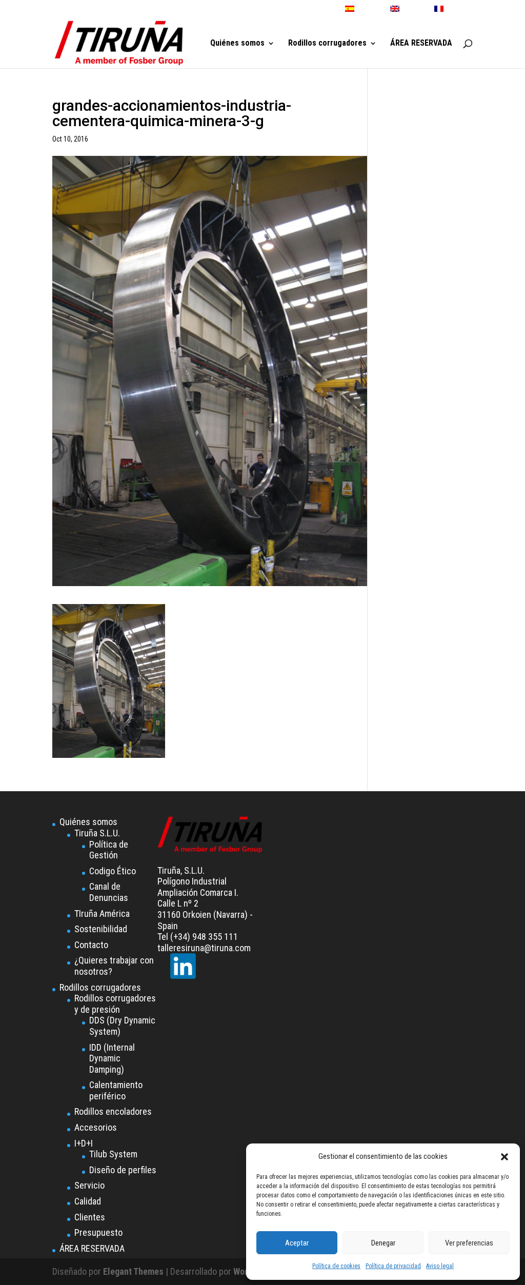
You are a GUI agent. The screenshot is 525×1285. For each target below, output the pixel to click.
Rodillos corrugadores (327, 43)
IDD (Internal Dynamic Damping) (112, 1058)
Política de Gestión (108, 850)
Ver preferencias (469, 1243)
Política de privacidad (393, 1266)
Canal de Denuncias (108, 892)
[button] (504, 1157)
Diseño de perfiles (122, 1169)
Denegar (383, 1243)
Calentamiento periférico (116, 1090)
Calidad (87, 1201)
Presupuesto (98, 1232)
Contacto (91, 944)
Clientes (89, 1217)
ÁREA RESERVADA (421, 43)
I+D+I (83, 1143)
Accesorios (95, 1127)
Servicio (89, 1185)
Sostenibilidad (100, 928)
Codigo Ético (112, 871)
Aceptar (297, 1243)
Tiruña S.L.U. (97, 833)
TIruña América (102, 913)
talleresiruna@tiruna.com (204, 947)
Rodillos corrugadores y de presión (115, 1004)
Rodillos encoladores (113, 1111)
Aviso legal (440, 1266)
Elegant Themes (133, 1271)
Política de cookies (336, 1266)
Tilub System (113, 1154)
